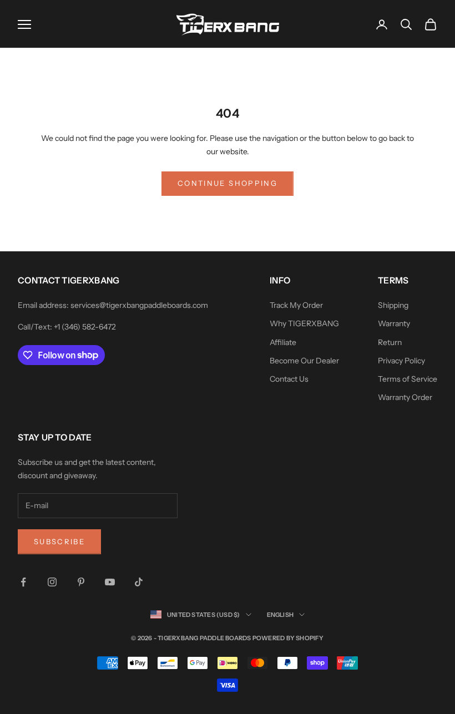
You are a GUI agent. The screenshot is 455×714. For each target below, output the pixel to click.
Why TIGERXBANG (304, 323)
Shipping (393, 305)
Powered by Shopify (288, 638)
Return (390, 342)
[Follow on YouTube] (109, 582)
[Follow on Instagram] (52, 582)
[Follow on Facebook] (23, 582)
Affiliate (283, 342)
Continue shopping (227, 183)
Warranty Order (405, 397)
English (280, 615)
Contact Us (289, 379)
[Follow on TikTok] (138, 582)
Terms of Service (407, 379)
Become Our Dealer (304, 361)
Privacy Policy (401, 361)
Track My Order (296, 305)
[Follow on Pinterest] (81, 582)
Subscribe (59, 541)
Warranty (394, 323)
